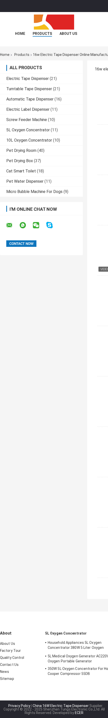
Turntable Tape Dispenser (29, 88)
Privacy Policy (19, 706)
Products (42, 34)
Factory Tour (10, 651)
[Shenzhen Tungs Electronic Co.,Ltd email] (12, 225)
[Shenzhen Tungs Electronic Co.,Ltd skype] (52, 225)
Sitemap (7, 679)
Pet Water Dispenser (24, 181)
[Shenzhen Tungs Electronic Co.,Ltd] (54, 22)
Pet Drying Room (21, 150)
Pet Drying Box (19, 160)
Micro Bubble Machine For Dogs (34, 191)
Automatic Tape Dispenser (29, 99)
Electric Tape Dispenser (27, 78)
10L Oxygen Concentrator (29, 140)
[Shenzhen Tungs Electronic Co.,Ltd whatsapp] (26, 225)
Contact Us (9, 665)
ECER (79, 713)
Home (20, 34)
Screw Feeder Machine (26, 119)
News (4, 672)
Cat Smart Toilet (21, 171)
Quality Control (12, 658)
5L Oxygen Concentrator (28, 130)
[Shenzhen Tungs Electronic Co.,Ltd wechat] (39, 225)
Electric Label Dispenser (27, 109)
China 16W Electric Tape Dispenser (61, 706)
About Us (68, 34)
